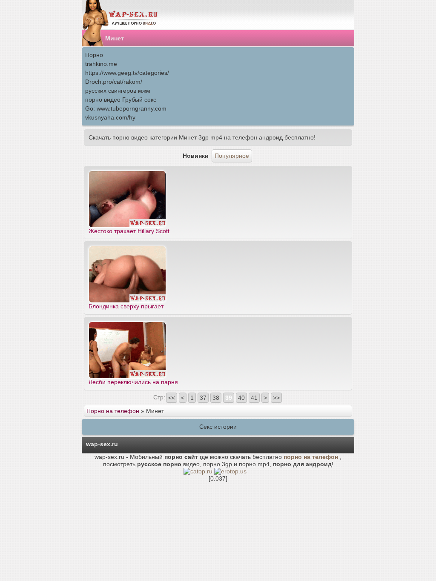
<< (171, 397)
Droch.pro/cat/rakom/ (113, 81)
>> (276, 397)
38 (215, 397)
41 (254, 397)
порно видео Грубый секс (120, 99)
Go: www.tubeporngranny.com (125, 108)
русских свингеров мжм (117, 90)
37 (203, 397)
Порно (94, 54)
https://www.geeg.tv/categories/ (127, 72)
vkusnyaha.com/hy (110, 117)
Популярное (232, 155)
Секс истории (218, 426)
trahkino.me (101, 63)
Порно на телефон (112, 410)
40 (241, 397)
